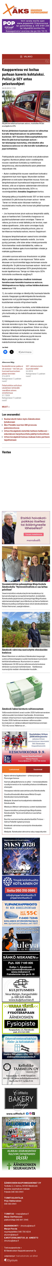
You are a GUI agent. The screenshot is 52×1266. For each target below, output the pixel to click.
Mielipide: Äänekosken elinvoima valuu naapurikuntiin (25, 832)
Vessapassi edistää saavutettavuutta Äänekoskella (24, 791)
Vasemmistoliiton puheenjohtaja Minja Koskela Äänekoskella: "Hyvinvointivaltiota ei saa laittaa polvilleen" (24, 587)
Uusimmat (38, 769)
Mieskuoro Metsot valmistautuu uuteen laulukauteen (25, 807)
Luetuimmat (14, 769)
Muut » (5, 407)
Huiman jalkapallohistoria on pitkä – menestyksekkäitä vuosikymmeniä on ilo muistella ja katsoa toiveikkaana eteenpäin (25, 784)
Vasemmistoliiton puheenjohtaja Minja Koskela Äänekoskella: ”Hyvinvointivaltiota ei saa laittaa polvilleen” (22, 813)
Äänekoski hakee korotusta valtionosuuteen (22, 709)
